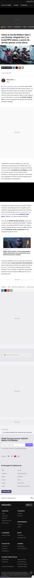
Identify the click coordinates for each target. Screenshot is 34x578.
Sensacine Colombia (22, 564)
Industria (4, 473)
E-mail (22, 68)
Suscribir (29, 444)
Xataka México (5, 559)
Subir (27, 504)
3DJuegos (19, 513)
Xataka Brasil (5, 561)
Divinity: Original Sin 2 (19, 287)
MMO (3, 476)
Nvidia (3, 483)
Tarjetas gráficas (22, 473)
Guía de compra (6, 5)
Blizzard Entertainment (23, 486)
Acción (16, 5)
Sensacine (19, 524)
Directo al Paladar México (8, 566)
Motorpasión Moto (21, 537)
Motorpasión (20, 535)
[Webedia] (30, 1)
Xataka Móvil (5, 515)
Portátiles (20, 476)
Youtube (15, 456)
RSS (18, 456)
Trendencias (5, 546)
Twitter (17, 68)
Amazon (10, 26)
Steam (5, 267)
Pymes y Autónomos (22, 548)
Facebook (14, 68)
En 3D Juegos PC (7, 249)
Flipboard (19, 68)
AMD (3, 486)
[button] (11, 80)
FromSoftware (17, 26)
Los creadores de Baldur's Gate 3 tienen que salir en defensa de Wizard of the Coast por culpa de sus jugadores (18, 432)
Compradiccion (5, 551)
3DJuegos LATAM (21, 559)
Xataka (3, 513)
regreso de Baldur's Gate (10, 86)
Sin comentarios (7, 67)
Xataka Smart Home (6, 520)
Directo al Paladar (6, 535)
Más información (5, 576)
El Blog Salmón (20, 546)
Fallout (24, 26)
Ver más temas (6, 491)
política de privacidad (21, 448)
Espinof (19, 526)
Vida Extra (19, 515)
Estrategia (24, 5)
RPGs (22, 163)
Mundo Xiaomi (5, 522)
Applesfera (4, 518)
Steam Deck (20, 483)
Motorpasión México (22, 566)
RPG (4, 26)
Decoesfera (4, 548)
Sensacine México (21, 561)
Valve (19, 480)
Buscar (31, 498)
